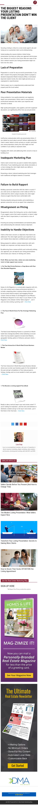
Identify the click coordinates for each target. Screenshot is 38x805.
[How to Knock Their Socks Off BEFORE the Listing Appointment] (19, 558)
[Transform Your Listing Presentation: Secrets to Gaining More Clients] (19, 530)
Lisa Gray (19, 444)
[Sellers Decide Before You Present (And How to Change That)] (19, 473)
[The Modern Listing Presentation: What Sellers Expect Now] (19, 501)
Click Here (28, 302)
